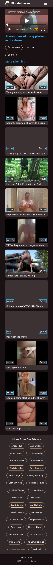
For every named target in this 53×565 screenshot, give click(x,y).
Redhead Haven (15, 534)
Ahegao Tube (18, 446)
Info (12, 54)
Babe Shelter (16, 453)
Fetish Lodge (14, 475)
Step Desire (14, 542)
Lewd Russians (18, 512)
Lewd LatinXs (36, 505)
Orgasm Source (37, 519)
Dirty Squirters (36, 468)
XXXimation (38, 549)
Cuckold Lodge (16, 468)
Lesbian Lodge (37, 490)
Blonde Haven (20, 3)
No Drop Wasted (16, 519)
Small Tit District (37, 534)
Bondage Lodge (36, 453)
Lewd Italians (17, 505)
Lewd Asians (35, 497)
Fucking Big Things (35, 475)
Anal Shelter (35, 446)
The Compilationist (35, 542)
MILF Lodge (36, 512)
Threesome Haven (18, 549)
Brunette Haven (17, 460)
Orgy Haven (16, 527)
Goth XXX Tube (15, 482)
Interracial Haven (36, 482)
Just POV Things (16, 490)
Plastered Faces (35, 527)
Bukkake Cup (37, 460)
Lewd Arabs (17, 497)
